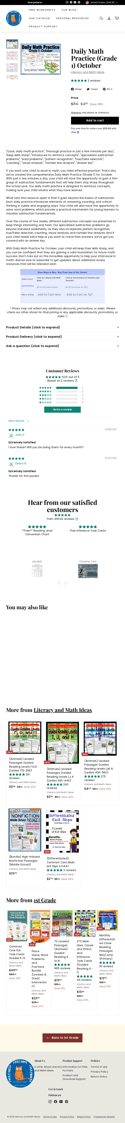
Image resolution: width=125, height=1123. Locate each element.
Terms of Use (99, 1067)
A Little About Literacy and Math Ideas (48, 1068)
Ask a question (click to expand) (32, 346)
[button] (79, 80)
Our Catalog (39, 18)
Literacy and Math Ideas (88, 72)
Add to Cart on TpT (79, 294)
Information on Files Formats (75, 1068)
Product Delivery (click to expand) (34, 337)
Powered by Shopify (104, 1116)
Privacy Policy (99, 1071)
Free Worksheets (42, 9)
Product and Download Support (74, 1077)
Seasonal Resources (72, 18)
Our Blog (69, 9)
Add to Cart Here (49, 294)
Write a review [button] (62, 409)
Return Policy (99, 1076)
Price (74, 98)
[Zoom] (41, 59)
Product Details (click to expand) (33, 327)
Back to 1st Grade (65, 1038)
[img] (16, 430)
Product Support (43, 26)
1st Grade (45, 900)
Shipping (76, 112)
